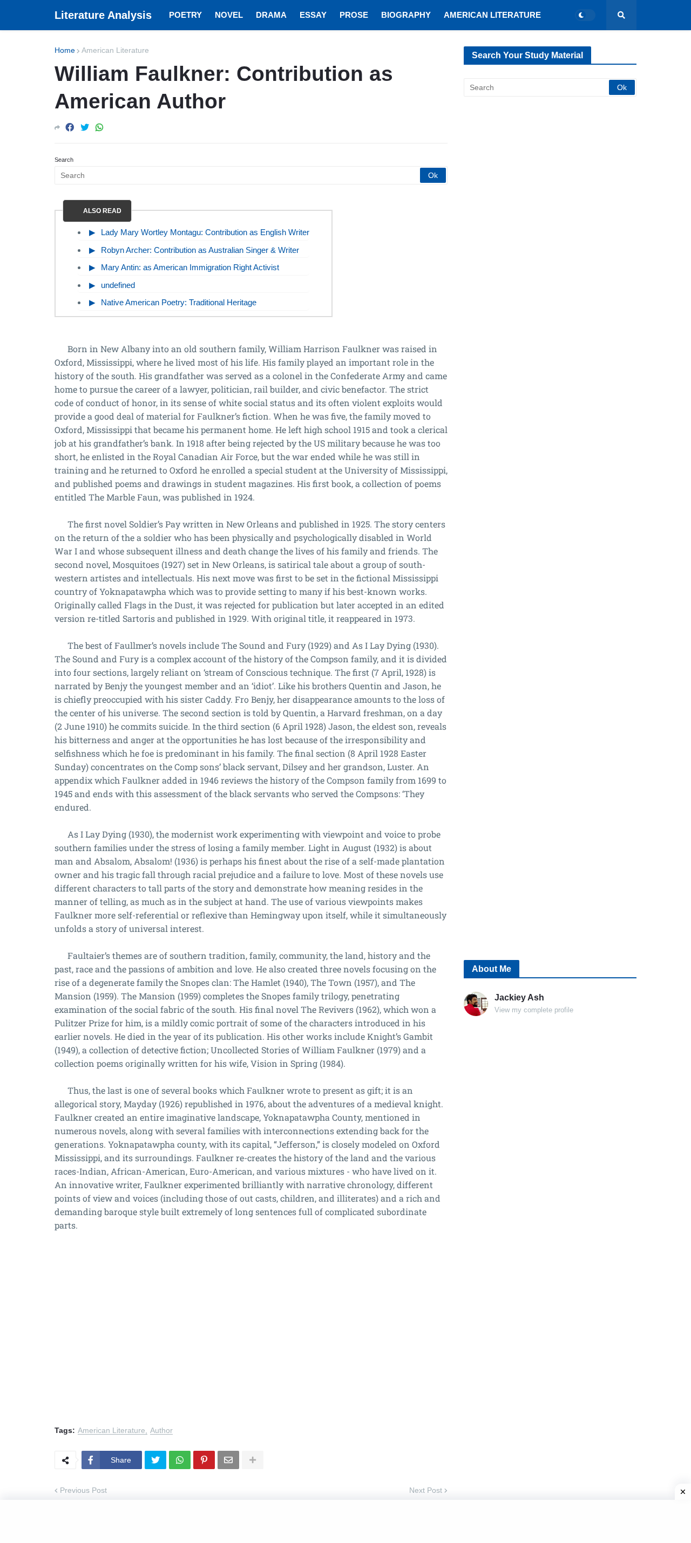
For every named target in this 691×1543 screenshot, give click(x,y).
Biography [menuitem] (406, 14)
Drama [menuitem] (271, 14)
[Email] (228, 1460)
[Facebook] (69, 127)
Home (65, 50)
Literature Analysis (103, 15)
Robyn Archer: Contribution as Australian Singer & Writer (200, 250)
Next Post (425, 1490)
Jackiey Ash (519, 997)
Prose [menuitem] (354, 14)
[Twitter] (84, 127)
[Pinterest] (204, 1460)
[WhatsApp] (99, 127)
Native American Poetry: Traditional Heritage (178, 302)
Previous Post (83, 1490)
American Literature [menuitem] (492, 14)
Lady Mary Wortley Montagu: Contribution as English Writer (205, 232)
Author (161, 1431)
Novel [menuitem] (229, 14)
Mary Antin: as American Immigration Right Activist (190, 267)
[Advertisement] (251, 1334)
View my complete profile (533, 1010)
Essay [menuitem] (313, 14)
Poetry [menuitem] (185, 14)
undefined (118, 285)
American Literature (115, 50)
